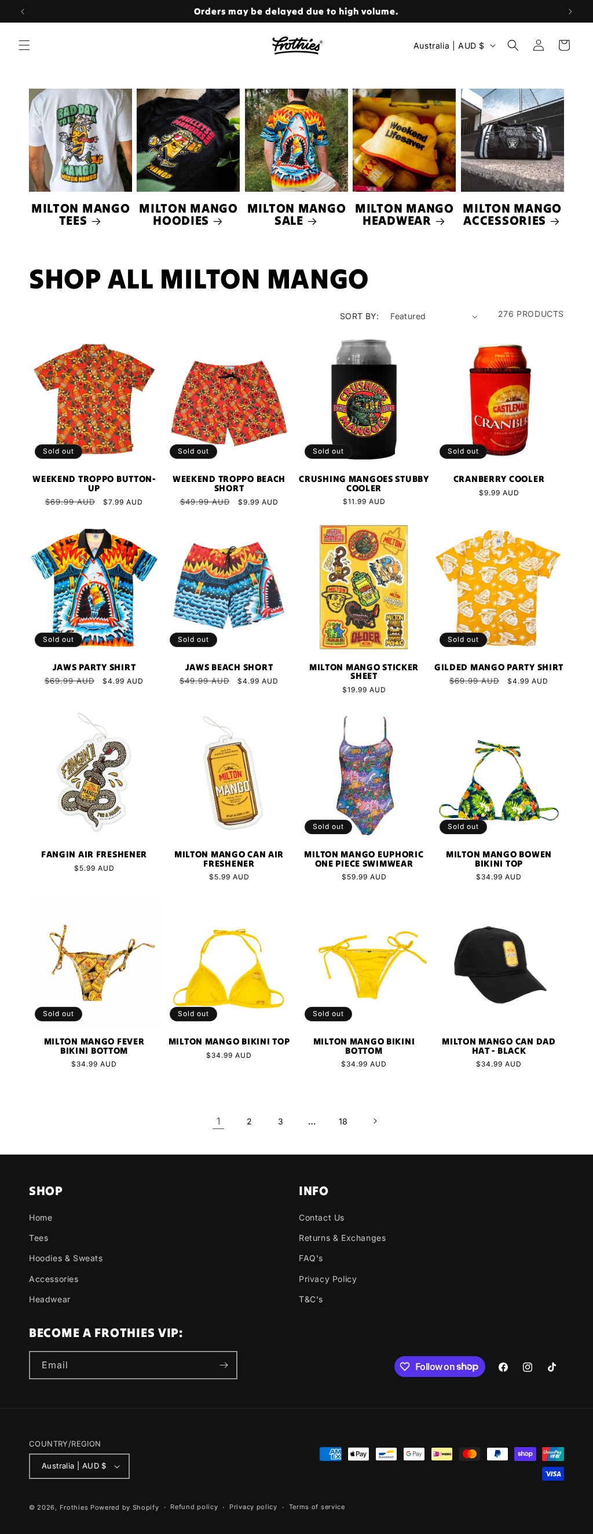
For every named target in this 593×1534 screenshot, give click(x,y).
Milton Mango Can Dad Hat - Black (498, 1046)
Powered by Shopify (124, 1507)
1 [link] (219, 1121)
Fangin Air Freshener (94, 854)
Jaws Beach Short (229, 667)
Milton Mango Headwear (404, 214)
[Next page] (374, 1121)
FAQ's (311, 1258)
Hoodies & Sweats (66, 1258)
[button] (24, 45)
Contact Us (322, 1217)
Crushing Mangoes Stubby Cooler (364, 483)
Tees (38, 1238)
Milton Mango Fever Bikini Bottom (94, 1046)
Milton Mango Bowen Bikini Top (499, 859)
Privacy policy (253, 1507)
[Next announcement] (570, 12)
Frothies (74, 1507)
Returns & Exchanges (342, 1238)
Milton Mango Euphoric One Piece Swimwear (363, 859)
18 (343, 1121)
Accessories (54, 1279)
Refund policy (194, 1507)
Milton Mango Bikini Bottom (364, 1046)
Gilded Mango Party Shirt (498, 667)
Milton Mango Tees (80, 214)
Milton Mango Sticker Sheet (364, 672)
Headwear (50, 1299)
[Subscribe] (223, 1365)
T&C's (311, 1299)
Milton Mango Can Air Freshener (229, 859)
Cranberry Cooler (499, 479)
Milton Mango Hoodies (188, 214)
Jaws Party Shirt (94, 667)
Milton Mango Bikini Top (229, 1041)
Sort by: (359, 316)
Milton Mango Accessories (512, 214)
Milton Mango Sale (296, 214)
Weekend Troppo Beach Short (229, 483)
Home (40, 1217)
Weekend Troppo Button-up (94, 483)
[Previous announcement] (22, 12)
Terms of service (317, 1507)
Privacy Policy (328, 1279)
